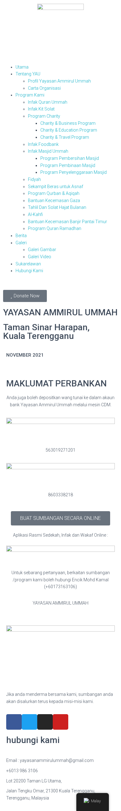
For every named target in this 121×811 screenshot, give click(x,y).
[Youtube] (60, 722)
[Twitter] (29, 722)
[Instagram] (45, 722)
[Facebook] (14, 722)
